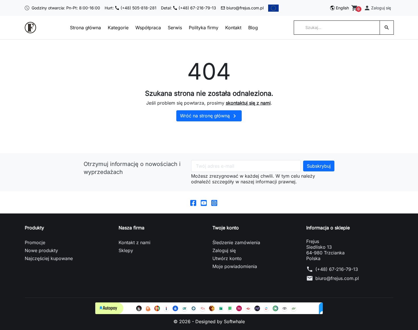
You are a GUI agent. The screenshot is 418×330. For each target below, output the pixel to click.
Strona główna (85, 27)
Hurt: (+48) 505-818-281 (130, 7)
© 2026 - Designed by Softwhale (209, 321)
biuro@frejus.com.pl (245, 7)
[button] (377, 8)
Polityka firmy (203, 27)
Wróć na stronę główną (209, 116)
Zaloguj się (224, 250)
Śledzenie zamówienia (236, 242)
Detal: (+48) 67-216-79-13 (188, 7)
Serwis (175, 27)
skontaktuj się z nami (248, 103)
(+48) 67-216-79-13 (336, 269)
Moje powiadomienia (234, 266)
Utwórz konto (227, 258)
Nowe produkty (41, 250)
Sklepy (126, 250)
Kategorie (118, 27)
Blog (253, 27)
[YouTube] (204, 202)
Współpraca (148, 27)
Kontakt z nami (134, 242)
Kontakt (233, 27)
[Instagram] (214, 202)
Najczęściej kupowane (49, 258)
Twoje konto (225, 228)
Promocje (35, 242)
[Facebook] (193, 202)
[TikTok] (225, 202)
